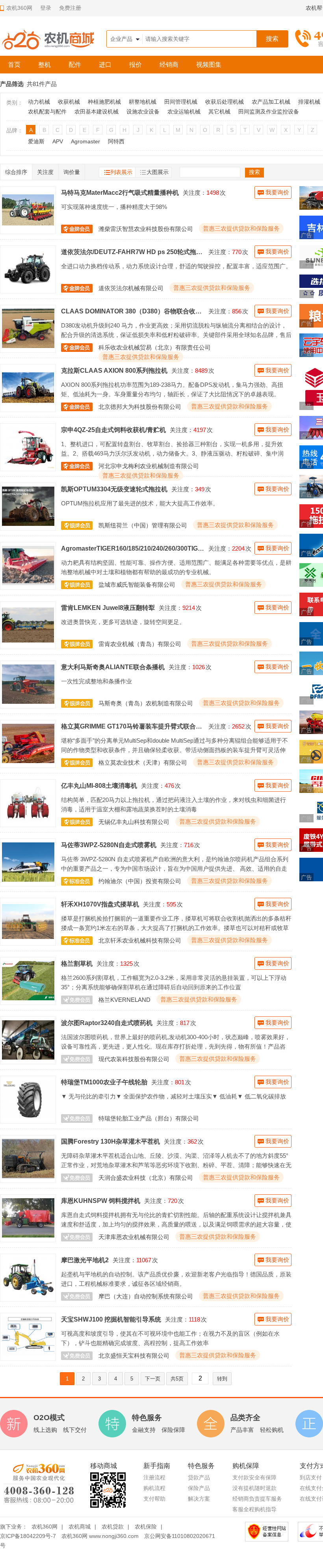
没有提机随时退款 (254, 1488)
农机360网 (45, 1526)
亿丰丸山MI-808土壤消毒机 (99, 785)
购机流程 (154, 1488)
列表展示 (121, 172)
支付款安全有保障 (254, 1477)
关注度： (194, 192)
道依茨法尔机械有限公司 (130, 288)
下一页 (152, 1379)
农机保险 (146, 1526)
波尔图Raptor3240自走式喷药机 (106, 1022)
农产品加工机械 (271, 102)
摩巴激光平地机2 (85, 1259)
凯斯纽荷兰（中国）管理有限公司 (142, 525)
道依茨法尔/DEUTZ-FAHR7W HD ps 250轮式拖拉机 (132, 251)
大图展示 (158, 172)
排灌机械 (309, 102)
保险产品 (199, 1488)
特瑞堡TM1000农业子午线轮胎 (104, 1082)
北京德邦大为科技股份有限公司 (139, 406)
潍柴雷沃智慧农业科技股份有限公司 (145, 228)
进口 (105, 64)
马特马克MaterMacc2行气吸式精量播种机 (120, 192)
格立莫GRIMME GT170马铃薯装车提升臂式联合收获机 (132, 726)
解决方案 (199, 1499)
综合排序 (16, 172)
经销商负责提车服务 (257, 1499)
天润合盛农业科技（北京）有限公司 (145, 1177)
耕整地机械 (142, 102)
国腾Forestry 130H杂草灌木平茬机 (110, 1141)
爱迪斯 (36, 141)
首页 (14, 64)
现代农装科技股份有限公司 (133, 1059)
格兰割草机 (77, 963)
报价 (135, 64)
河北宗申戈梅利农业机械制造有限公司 (148, 466)
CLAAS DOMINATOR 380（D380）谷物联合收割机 (132, 311)
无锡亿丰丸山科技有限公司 (133, 821)
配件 (75, 64)
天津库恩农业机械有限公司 (133, 1237)
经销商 (169, 64)
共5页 (177, 1379)
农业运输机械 (183, 111)
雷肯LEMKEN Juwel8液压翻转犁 (108, 607)
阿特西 (116, 141)
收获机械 (69, 102)
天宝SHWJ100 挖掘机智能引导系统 (111, 1319)
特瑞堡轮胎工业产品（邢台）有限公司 (148, 1118)
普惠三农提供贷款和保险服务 (241, 228)
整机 (44, 64)
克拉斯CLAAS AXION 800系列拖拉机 (114, 370)
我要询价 (277, 192)
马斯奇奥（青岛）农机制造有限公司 (145, 703)
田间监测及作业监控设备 (268, 111)
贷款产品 (199, 1477)
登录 (45, 8)
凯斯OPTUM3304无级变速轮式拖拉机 (114, 488)
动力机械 (39, 102)
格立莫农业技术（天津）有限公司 (142, 762)
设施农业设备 (143, 111)
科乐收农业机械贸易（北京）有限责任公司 (154, 347)
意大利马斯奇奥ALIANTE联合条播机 (113, 666)
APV (57, 141)
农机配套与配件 (47, 111)
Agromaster (85, 141)
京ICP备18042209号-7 (28, 1536)
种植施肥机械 (104, 102)
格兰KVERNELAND (124, 999)
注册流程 (154, 1477)
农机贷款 (113, 1526)
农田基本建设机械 (96, 111)
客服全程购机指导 (254, 1509)
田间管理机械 (180, 102)
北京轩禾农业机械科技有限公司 (139, 940)
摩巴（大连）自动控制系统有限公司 (145, 1296)
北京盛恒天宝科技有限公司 (133, 1355)
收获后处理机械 (224, 102)
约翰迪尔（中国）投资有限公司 (139, 881)
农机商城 (80, 1526)
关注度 (45, 172)
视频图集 (208, 64)
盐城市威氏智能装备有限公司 (136, 584)
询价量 (71, 172)
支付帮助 (154, 1499)
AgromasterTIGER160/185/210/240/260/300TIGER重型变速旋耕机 (132, 548)
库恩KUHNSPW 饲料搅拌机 (100, 1200)
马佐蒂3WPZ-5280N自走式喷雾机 (108, 844)
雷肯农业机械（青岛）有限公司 (139, 644)
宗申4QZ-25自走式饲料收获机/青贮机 (113, 429)
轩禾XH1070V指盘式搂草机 (100, 904)
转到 (222, 1379)
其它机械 (219, 111)
